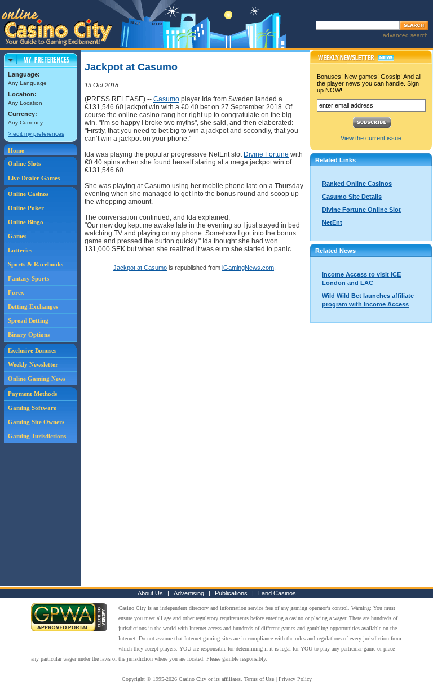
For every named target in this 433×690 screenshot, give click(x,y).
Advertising (189, 593)
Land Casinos (277, 593)
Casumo (166, 99)
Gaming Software (32, 407)
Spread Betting (28, 320)
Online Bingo (25, 222)
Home (16, 150)
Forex (16, 292)
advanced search (405, 35)
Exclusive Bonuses (32, 350)
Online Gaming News (36, 378)
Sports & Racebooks (35, 264)
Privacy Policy (295, 679)
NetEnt (332, 222)
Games (17, 236)
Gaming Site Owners (36, 422)
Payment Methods (32, 393)
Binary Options (29, 334)
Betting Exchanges (33, 306)
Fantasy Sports (28, 278)
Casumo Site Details (352, 196)
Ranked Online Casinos (357, 183)
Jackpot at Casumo (140, 267)
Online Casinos (28, 193)
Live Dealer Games (34, 178)
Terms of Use (259, 679)
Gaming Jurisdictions (37, 436)
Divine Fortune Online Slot (361, 209)
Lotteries (20, 250)
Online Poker (26, 207)
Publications (231, 593)
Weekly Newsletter (33, 364)
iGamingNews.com (248, 267)
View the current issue (371, 138)
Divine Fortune (266, 154)
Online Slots (24, 163)
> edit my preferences (36, 134)
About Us (150, 593)
